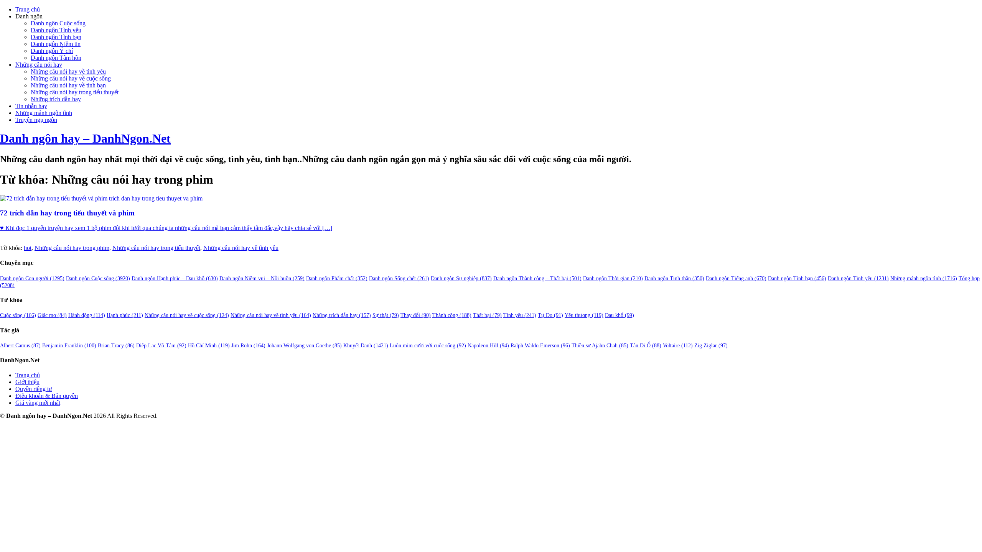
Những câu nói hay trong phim (72, 248)
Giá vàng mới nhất (37, 402)
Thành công (451, 315)
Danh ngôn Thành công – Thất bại (537, 278)
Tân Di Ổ (645, 345)
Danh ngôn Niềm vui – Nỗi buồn (262, 278)
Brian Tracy (116, 345)
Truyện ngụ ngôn (36, 120)
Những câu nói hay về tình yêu (68, 71)
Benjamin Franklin (69, 345)
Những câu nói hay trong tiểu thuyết (75, 92)
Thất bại (487, 315)
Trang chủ (27, 9)
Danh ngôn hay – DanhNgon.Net (85, 138)
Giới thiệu (27, 382)
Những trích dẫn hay (56, 99)
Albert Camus (20, 345)
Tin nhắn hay (31, 106)
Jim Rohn (248, 345)
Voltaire (678, 345)
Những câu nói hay (38, 64)
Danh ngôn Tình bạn (56, 37)
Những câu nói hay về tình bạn (68, 85)
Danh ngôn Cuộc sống (58, 23)
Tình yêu (519, 315)
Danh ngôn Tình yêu (56, 30)
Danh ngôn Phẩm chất (336, 278)
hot (27, 248)
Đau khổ (619, 315)
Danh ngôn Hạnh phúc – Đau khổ (175, 278)
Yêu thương (584, 315)
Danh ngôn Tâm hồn (56, 57)
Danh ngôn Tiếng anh (736, 278)
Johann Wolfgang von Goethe (304, 345)
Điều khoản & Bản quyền (46, 396)
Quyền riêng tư (33, 389)
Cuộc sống (18, 315)
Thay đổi (415, 315)
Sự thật (385, 315)
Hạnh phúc (125, 315)
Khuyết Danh (365, 345)
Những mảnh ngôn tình (43, 113)
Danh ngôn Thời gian (613, 278)
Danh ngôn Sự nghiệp (461, 278)
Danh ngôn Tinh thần (674, 278)
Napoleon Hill (488, 345)
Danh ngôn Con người (32, 278)
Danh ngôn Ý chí (52, 51)
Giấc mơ (52, 315)
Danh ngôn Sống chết (399, 278)
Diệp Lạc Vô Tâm (161, 345)
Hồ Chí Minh (209, 345)
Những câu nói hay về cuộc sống (71, 78)
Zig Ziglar (711, 345)
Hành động (86, 315)
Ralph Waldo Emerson (540, 345)
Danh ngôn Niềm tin (56, 44)
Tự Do (550, 315)
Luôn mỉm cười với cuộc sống (428, 345)
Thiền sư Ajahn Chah (600, 345)
